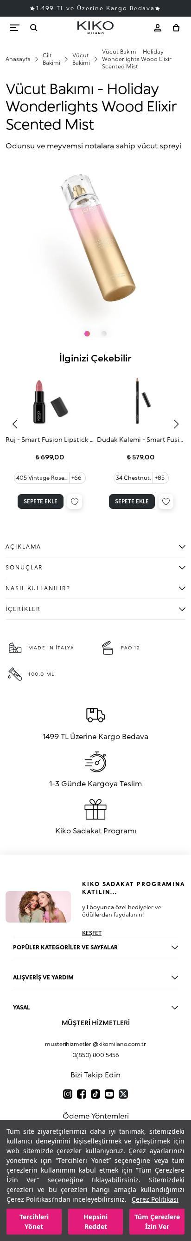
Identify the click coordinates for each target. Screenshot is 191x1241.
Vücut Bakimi (81, 59)
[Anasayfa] (95, 28)
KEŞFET (92, 932)
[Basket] (176, 27)
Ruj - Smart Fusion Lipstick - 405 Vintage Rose (50, 439)
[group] (50, 441)
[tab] (87, 333)
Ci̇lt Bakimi (51, 59)
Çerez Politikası (155, 1199)
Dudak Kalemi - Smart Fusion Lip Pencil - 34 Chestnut (141, 439)
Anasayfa (18, 58)
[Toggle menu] (15, 27)
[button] (15, 424)
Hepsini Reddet (95, 1221)
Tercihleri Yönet (34, 1221)
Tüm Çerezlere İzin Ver (157, 1221)
